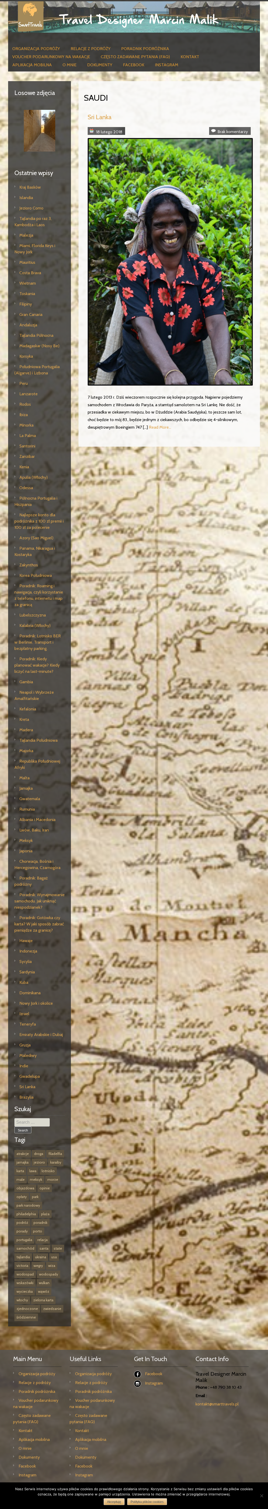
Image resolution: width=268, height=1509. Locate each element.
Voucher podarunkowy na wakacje (51, 56)
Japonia (25, 850)
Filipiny (25, 304)
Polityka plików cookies (147, 1502)
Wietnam (27, 283)
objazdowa (25, 1188)
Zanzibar (27, 456)
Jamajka (26, 788)
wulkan (44, 1282)
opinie (45, 1188)
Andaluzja (28, 324)
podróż (22, 1222)
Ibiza (23, 414)
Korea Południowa (35, 575)
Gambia (26, 681)
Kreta (24, 719)
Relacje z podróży (90, 48)
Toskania (27, 293)
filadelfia (55, 1153)
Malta (24, 777)
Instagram (166, 64)
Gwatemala (29, 798)
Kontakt (190, 56)
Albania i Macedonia (37, 819)
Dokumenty (99, 64)
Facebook (133, 64)
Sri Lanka (99, 117)
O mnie (69, 64)
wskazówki (25, 1282)
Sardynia (27, 971)
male (20, 1179)
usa (54, 1257)
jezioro (39, 1162)
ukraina (40, 1257)
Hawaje (26, 940)
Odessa (26, 487)
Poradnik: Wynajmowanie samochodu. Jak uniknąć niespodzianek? (39, 901)
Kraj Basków (30, 187)
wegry (38, 1265)
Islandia (26, 197)
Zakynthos (28, 564)
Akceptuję (114, 1502)
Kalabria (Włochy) (35, 625)
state (58, 1248)
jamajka (22, 1162)
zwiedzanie (52, 1308)
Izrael (24, 1013)
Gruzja (25, 1045)
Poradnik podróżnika (145, 48)
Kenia (24, 466)
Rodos (25, 404)
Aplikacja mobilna (32, 64)
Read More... (160, 427)
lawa (32, 1171)
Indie (23, 1065)
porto (37, 1231)
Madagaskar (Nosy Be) (39, 345)
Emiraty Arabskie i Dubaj (41, 1034)
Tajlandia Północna (36, 335)
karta (20, 1171)
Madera (26, 729)
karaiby (55, 1162)
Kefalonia (27, 708)
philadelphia (26, 1214)
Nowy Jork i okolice (36, 1003)
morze (52, 1179)
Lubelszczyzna (32, 615)
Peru (23, 383)
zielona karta (43, 1300)
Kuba (23, 982)
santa (44, 1248)
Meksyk (26, 840)
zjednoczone (27, 1308)
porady (22, 1231)
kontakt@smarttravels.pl (217, 1404)
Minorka (26, 425)
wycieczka (24, 1291)
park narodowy (28, 1205)
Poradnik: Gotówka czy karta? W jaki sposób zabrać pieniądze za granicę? (39, 924)
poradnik (40, 1222)
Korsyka (26, 356)
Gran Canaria (30, 314)
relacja (42, 1239)
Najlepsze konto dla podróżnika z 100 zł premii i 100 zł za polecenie (39, 521)
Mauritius (27, 262)
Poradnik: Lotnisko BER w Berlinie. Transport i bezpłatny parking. (37, 642)
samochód (25, 1248)
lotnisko (48, 1171)
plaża (45, 1214)
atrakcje (22, 1153)
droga (38, 1153)
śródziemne (26, 1317)
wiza (51, 1265)
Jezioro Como (31, 208)
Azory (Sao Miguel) (36, 537)
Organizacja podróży (36, 48)
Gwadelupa (29, 1076)
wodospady (48, 1274)
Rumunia (27, 809)
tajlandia (23, 1257)
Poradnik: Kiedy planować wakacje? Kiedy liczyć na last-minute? (37, 665)
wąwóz (43, 1291)
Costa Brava (30, 272)
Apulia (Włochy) (33, 477)
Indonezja (28, 951)
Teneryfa (27, 1024)
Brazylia (26, 1097)
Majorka (26, 750)
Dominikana (30, 992)
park (35, 1196)
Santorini (27, 446)
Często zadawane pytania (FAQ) (135, 56)
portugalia (24, 1239)
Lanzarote (28, 393)
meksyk (36, 1179)
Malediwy (28, 1055)
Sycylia (25, 961)
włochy (22, 1300)
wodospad (25, 1274)
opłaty (21, 1196)
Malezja (26, 235)
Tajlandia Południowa (38, 740)
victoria (22, 1265)
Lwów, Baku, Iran (34, 830)
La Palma (27, 435)
